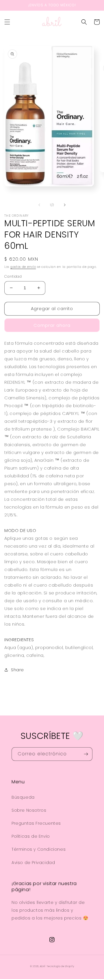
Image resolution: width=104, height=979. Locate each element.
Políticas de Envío (31, 836)
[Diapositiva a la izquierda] (39, 205)
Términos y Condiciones (39, 849)
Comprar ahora (52, 325)
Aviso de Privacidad (33, 862)
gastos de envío (23, 267)
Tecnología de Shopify (60, 966)
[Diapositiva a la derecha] (64, 205)
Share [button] (17, 670)
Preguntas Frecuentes (36, 823)
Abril (42, 966)
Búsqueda (23, 797)
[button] (7, 22)
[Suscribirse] (85, 754)
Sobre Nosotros (29, 810)
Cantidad (13, 276)
